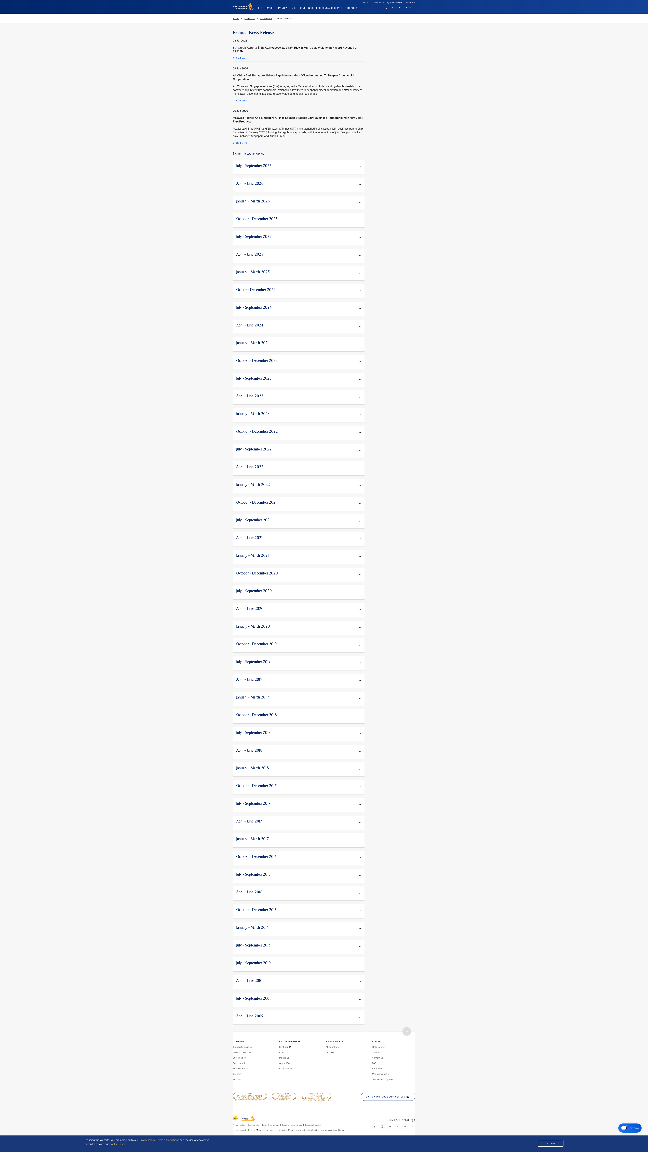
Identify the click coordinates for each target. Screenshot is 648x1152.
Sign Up (410, 7)
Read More (241, 58)
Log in (396, 7)
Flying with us (286, 8)
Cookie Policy (117, 1144)
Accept (550, 1143)
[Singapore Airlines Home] (243, 9)
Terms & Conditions (167, 1140)
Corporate (353, 8)
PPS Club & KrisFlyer (329, 8)
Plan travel (266, 8)
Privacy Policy (147, 1140)
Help (365, 3)
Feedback (379, 3)
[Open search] (388, 10)
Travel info (305, 8)
